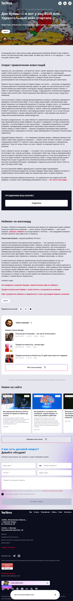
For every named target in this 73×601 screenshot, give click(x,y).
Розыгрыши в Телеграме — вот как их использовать (36, 334)
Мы (30, 512)
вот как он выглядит (58, 180)
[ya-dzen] (17, 588)
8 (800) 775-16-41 (8, 547)
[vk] (12, 588)
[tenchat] (36, 588)
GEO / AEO (6, 426)
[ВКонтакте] (25, 309)
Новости (5, 300)
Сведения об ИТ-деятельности (9, 537)
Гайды (34, 347)
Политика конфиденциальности (10, 596)
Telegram (42, 336)
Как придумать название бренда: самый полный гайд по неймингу (29, 285)
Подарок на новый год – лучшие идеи (30, 344)
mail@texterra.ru (8, 573)
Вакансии (4, 534)
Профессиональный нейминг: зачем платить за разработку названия (31, 290)
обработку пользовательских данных (53, 491)
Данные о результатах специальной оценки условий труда (17, 540)
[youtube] (22, 588)
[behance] (27, 588)
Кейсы (54, 512)
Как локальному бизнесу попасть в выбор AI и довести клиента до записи (15, 413)
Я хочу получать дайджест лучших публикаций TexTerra (20, 494)
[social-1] (31, 588)
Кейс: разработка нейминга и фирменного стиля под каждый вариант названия (35, 294)
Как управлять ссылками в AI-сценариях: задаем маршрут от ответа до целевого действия (46, 413)
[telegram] (14, 556)
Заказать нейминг (16, 232)
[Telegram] (20, 309)
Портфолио (45, 512)
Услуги (36, 512)
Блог (60, 512)
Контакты (68, 512)
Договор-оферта (5, 543)
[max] (19, 556)
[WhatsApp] (30, 309)
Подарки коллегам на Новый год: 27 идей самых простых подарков (41, 355)
